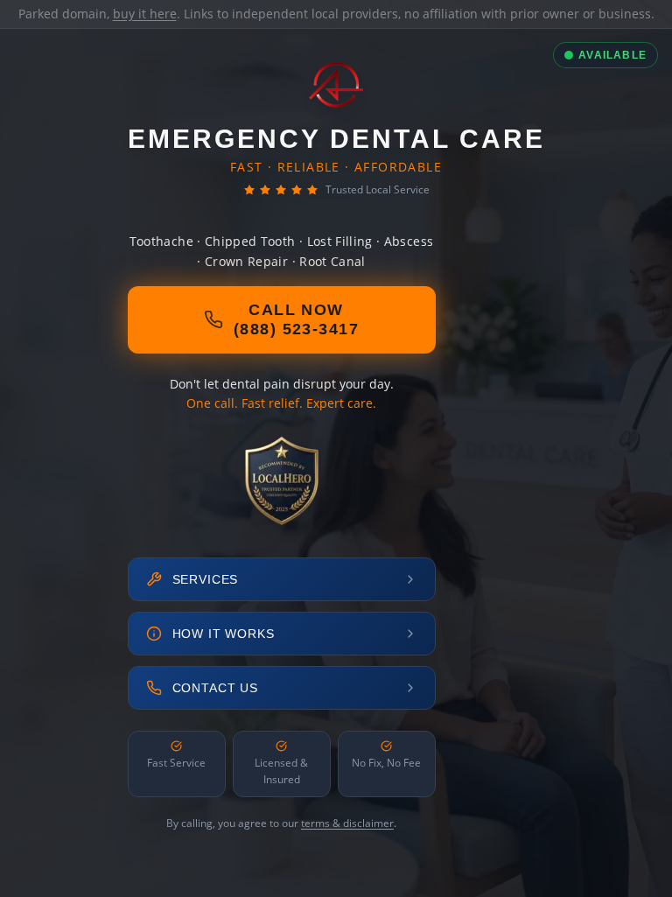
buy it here (145, 13)
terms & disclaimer (347, 823)
